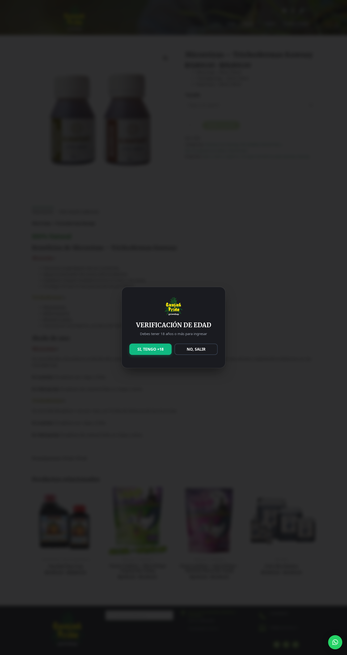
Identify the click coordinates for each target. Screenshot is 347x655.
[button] (335, 642)
